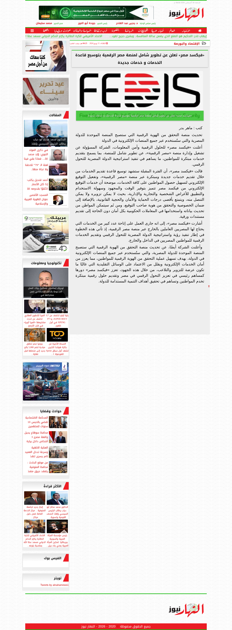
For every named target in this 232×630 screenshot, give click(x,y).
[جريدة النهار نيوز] (46, 234)
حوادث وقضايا (50, 411)
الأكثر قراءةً (52, 486)
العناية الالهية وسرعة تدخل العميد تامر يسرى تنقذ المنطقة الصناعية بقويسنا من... (46, 451)
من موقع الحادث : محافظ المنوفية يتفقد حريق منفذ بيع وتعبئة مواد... (47, 466)
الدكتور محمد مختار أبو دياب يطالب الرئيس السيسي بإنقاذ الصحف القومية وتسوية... (57, 512)
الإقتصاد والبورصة (187, 44)
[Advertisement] (186, 309)
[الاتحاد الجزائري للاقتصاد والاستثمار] (46, 92)
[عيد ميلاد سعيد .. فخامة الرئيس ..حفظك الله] (46, 57)
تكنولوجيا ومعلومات (46, 263)
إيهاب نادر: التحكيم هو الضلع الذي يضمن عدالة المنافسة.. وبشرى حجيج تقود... (158, 36)
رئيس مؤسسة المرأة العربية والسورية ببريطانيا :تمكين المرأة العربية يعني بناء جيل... (57, 540)
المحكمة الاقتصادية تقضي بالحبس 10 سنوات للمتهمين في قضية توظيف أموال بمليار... (46, 422)
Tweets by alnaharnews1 (54, 585)
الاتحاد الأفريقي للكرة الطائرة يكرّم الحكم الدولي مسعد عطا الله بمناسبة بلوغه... (52, 36)
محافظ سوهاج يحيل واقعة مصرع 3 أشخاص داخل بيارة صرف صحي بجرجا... (46, 437)
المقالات (55, 115)
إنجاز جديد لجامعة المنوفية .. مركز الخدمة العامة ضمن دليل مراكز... (35, 512)
